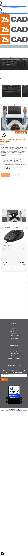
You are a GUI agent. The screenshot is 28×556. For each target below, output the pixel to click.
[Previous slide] (23, 227)
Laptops (19, 46)
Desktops (14, 46)
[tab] (5, 175)
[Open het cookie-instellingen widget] (2, 553)
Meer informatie (14, 268)
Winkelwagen (7, 6)
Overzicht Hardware (6, 46)
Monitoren (24, 46)
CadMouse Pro (7, 246)
